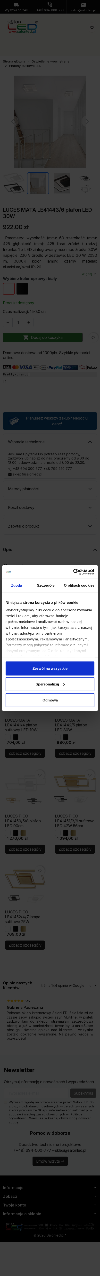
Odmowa (50, 700)
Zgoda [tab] (16, 585)
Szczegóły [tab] (46, 585)
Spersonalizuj (47, 684)
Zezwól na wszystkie (50, 668)
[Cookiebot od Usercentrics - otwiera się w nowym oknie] (73, 572)
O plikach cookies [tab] (79, 585)
